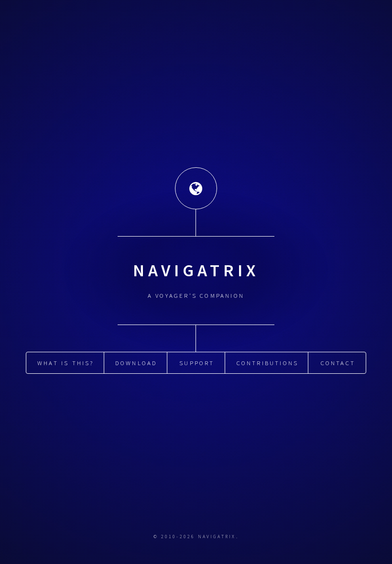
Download (136, 363)
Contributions (268, 363)
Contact (338, 363)
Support (196, 363)
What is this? (65, 363)
